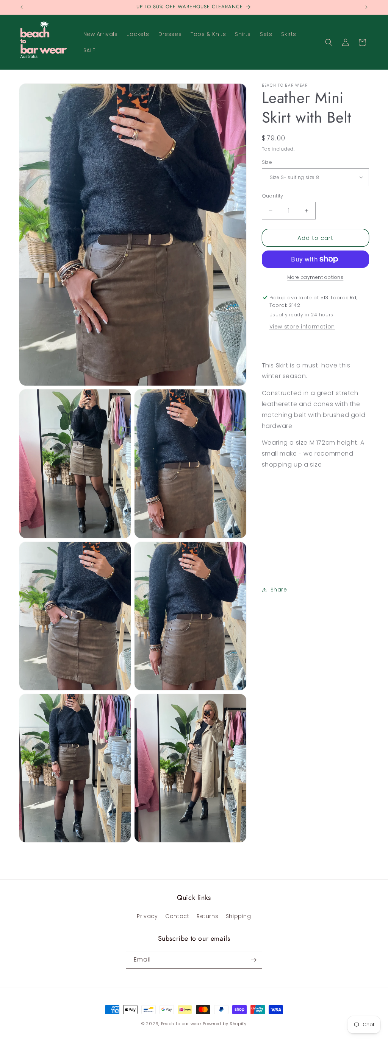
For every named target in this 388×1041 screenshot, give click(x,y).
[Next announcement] (366, 7)
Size (267, 162)
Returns (207, 916)
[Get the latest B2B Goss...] (253, 960)
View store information (302, 326)
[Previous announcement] (21, 7)
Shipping (238, 916)
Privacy (147, 916)
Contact (177, 916)
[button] (329, 42)
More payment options (315, 277)
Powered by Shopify (225, 1024)
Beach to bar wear (181, 1024)
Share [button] (279, 589)
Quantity (272, 195)
